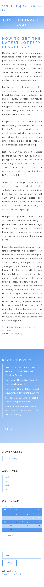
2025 (7, 481)
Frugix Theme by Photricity (12, 574)
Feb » (10, 536)
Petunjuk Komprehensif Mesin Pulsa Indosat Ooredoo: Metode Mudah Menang (21, 410)
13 (33, 518)
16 (11, 522)
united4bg (15, 327)
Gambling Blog (16, 334)
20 (33, 522)
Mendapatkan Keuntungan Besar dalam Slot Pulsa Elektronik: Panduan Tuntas (22, 371)
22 (5, 526)
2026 (7, 477)
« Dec (4, 536)
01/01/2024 (27, 327)
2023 (7, 489)
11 (21, 518)
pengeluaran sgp (16, 91)
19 (27, 522)
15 (5, 522)
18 (22, 522)
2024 (7, 485)
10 (16, 518)
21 (39, 522)
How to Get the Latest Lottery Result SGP (21, 43)
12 (27, 518)
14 (39, 518)
